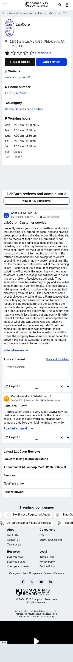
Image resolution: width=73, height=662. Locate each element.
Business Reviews (54, 573)
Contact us (13, 540)
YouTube (41, 582)
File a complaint (20, 62)
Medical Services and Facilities (24, 109)
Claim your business (18, 567)
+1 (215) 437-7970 (16, 93)
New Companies (32, 573)
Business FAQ (15, 557)
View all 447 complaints (36, 201)
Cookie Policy (47, 567)
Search (59, 4)
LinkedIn (50, 582)
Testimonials (14, 545)
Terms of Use (47, 557)
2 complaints (43, 53)
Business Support (17, 562)
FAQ (42, 535)
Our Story (12, 535)
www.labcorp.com (16, 77)
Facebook (23, 582)
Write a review (51, 62)
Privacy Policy (47, 562)
